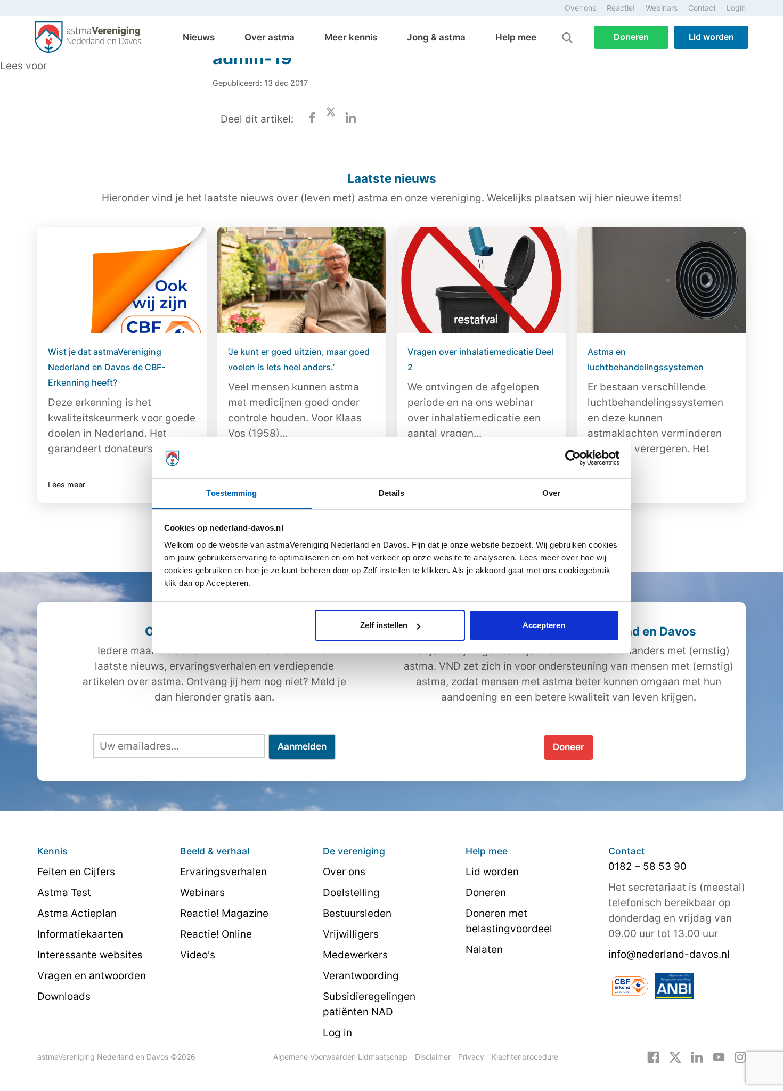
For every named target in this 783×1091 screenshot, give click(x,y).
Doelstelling (351, 892)
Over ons (580, 7)
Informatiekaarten (80, 934)
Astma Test (64, 892)
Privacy (471, 1056)
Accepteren (544, 625)
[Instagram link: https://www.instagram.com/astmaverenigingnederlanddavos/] (740, 1056)
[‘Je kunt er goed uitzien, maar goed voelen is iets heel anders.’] (302, 280)
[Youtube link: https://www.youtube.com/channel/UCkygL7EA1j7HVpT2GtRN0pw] (719, 1056)
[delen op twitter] (330, 119)
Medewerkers (355, 955)
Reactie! (621, 7)
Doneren (631, 36)
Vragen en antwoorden (91, 976)
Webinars (662, 7)
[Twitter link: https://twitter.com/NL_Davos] (675, 1056)
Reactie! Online (216, 934)
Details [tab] (392, 493)
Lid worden (711, 36)
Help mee (515, 37)
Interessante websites (90, 955)
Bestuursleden (357, 913)
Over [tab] (551, 493)
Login (736, 7)
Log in (337, 1033)
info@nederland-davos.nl (669, 954)
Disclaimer (433, 1056)
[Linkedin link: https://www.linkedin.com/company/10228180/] (697, 1056)
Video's (197, 955)
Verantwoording (361, 976)
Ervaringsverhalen (223, 872)
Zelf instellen (383, 625)
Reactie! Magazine (224, 913)
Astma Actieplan (77, 913)
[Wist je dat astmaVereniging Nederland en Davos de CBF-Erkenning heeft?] (122, 280)
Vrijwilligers (351, 934)
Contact (702, 7)
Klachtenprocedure (525, 1056)
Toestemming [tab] (231, 493)
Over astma (269, 37)
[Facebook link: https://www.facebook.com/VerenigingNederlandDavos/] (653, 1056)
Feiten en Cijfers (76, 872)
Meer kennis (350, 37)
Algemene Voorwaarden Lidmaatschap (340, 1056)
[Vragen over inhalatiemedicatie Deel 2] (481, 280)
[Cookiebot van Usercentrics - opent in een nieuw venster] (572, 458)
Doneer (568, 747)
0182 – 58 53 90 (647, 866)
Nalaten (484, 949)
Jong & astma (436, 37)
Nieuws (199, 37)
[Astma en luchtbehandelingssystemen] (661, 280)
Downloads (64, 996)
